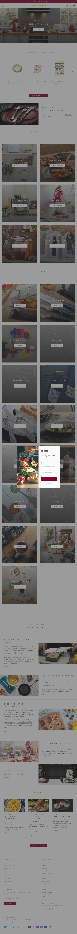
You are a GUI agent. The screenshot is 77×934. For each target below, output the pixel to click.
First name (44, 463)
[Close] (58, 448)
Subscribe (49, 479)
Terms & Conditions (49, 483)
